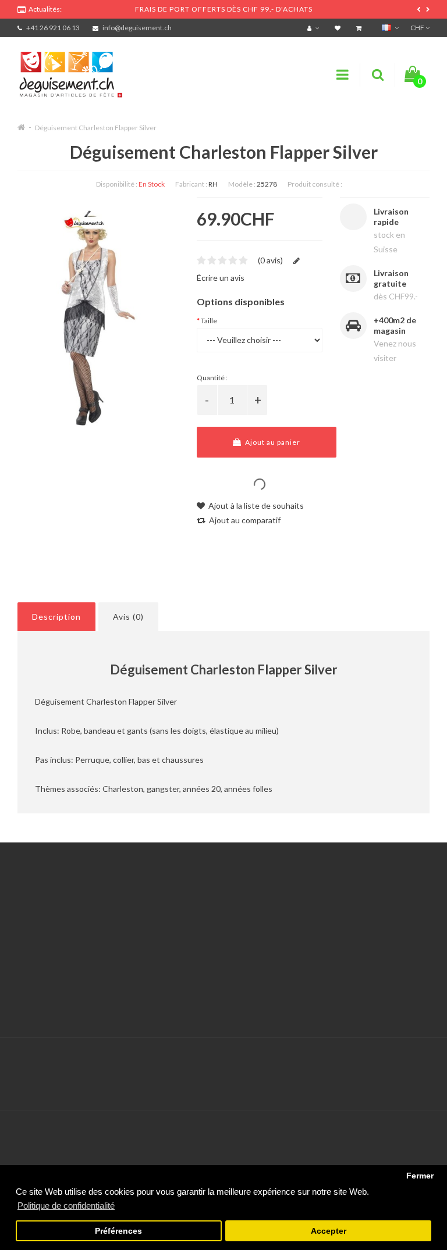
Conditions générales (56, 983)
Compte (175, 925)
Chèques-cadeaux (337, 911)
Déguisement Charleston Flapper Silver (96, 127)
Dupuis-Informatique (244, 1055)
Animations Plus (46, 925)
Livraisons (35, 954)
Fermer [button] (420, 1176)
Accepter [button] (328, 1231)
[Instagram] (419, 1062)
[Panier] (360, 27)
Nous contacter (189, 911)
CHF (417, 27)
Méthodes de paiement (59, 969)
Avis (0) (128, 617)
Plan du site (325, 969)
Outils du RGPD (46, 911)
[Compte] (314, 27)
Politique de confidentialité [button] (66, 1205)
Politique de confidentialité (66, 998)
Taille (209, 320)
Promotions (325, 925)
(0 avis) (270, 260)
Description (56, 617)
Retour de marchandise (203, 940)
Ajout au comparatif (244, 520)
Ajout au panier (271, 442)
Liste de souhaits (192, 969)
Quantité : (212, 377)
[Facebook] (395, 1062)
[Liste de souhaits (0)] (339, 27)
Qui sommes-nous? (52, 940)
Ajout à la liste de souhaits (255, 505)
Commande (181, 954)
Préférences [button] (118, 1231)
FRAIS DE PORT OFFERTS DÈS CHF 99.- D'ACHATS (224, 9)
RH (213, 184)
